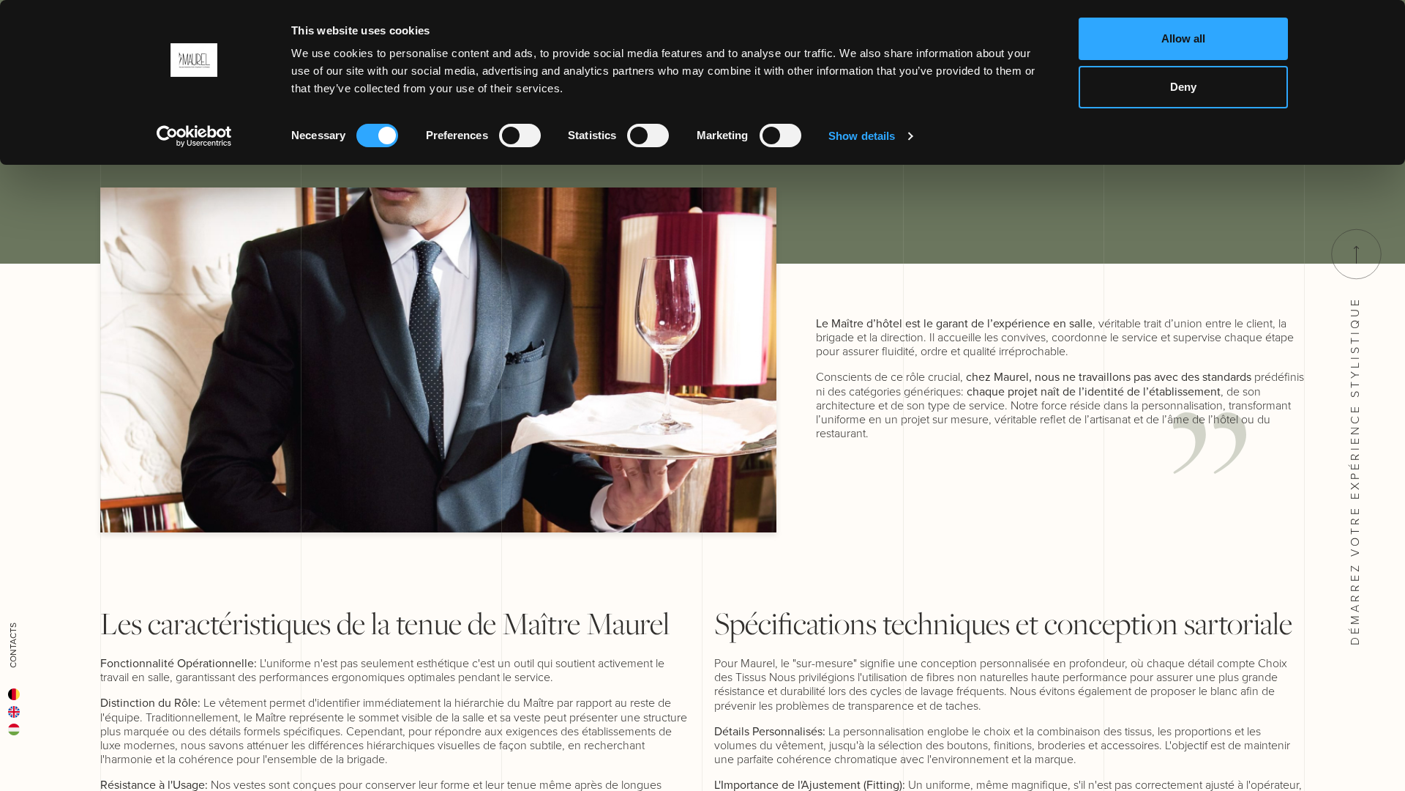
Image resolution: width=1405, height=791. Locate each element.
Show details (861, 136)
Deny (1183, 87)
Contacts (13, 645)
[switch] (520, 135)
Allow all (1183, 38)
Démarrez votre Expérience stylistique (1354, 468)
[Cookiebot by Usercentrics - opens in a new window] (194, 136)
